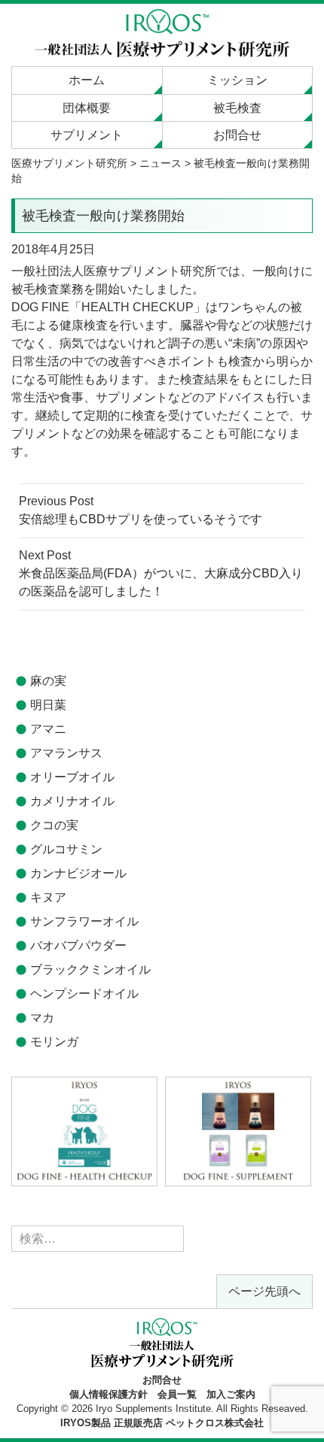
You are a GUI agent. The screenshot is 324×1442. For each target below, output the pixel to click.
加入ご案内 (230, 1394)
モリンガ (54, 1041)
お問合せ (237, 135)
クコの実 (54, 825)
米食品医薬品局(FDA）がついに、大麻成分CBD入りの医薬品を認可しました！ (161, 573)
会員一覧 (177, 1394)
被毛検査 (237, 107)
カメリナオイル (72, 801)
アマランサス (66, 753)
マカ (42, 1017)
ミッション (237, 80)
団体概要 (87, 107)
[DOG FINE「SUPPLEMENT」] (238, 1130)
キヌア (48, 897)
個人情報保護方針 (108, 1394)
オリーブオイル (72, 777)
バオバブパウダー (78, 945)
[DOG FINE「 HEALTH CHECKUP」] (84, 1130)
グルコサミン (66, 849)
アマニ (48, 729)
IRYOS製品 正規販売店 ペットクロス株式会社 (162, 1422)
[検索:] (97, 1238)
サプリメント (86, 135)
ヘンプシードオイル (84, 993)
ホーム (87, 80)
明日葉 (48, 704)
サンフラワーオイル (84, 921)
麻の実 (48, 680)
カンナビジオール (78, 873)
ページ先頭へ (264, 1291)
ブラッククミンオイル (90, 969)
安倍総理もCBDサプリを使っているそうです (140, 510)
